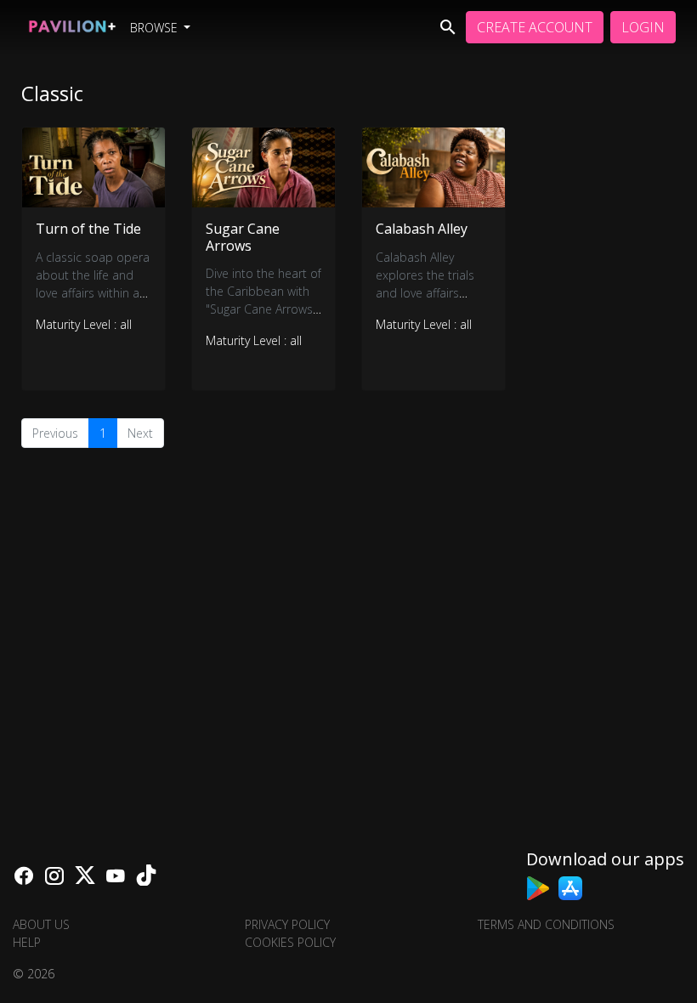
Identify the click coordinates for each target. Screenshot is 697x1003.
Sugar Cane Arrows (243, 236)
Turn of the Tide (88, 228)
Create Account (534, 27)
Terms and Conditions (546, 924)
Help (27, 942)
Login (643, 27)
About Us (41, 924)
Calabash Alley (422, 228)
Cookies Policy (290, 942)
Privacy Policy (287, 924)
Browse (155, 28)
